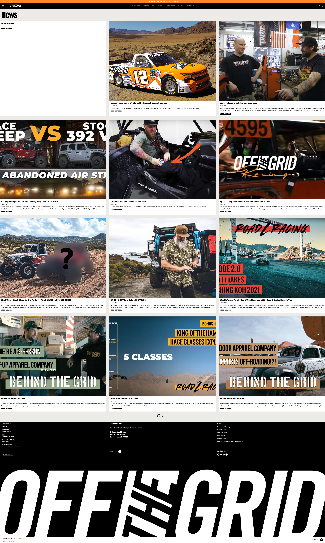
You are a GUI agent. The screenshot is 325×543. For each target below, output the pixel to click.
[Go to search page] (317, 6)
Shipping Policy (222, 432)
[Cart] (322, 6)
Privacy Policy (221, 438)
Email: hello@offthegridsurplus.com (126, 428)
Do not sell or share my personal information (230, 441)
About (4, 1)
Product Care (221, 435)
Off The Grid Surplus (19, 538)
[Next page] (323, 416)
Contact (10, 1)
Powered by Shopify (8, 541)
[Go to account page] (319, 6)
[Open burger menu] (3, 6)
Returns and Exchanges (224, 427)
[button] (317, 6)
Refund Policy (221, 429)
